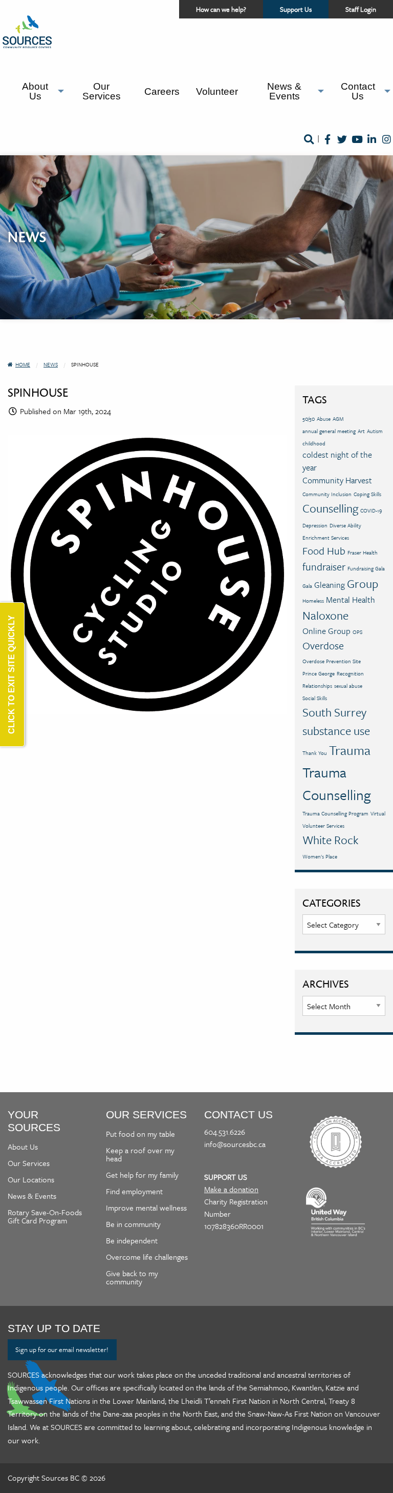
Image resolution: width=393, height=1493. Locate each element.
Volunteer (217, 91)
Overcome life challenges (147, 1256)
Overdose (323, 645)
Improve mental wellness (146, 1207)
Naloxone (325, 615)
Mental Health (350, 600)
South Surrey (334, 712)
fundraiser (323, 566)
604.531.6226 (224, 1131)
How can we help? (221, 9)
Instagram (386, 146)
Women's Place (319, 856)
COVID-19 (371, 510)
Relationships (317, 686)
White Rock (330, 839)
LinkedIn (371, 146)
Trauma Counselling (336, 783)
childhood (313, 443)
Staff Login (360, 9)
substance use (336, 730)
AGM (338, 419)
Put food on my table (140, 1133)
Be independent (132, 1240)
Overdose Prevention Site (331, 661)
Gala (307, 586)
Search (308, 146)
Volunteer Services (323, 826)
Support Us (304, 11)
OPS (357, 632)
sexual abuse (348, 686)
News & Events (284, 91)
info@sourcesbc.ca (235, 1144)
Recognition (350, 673)
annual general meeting (329, 431)
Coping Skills (367, 494)
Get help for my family (142, 1174)
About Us (35, 91)
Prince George (318, 673)
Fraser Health (362, 552)
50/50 (308, 419)
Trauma (349, 750)
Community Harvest (337, 480)
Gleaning (329, 585)
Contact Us (358, 91)
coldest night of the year (337, 461)
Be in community (133, 1224)
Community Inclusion (327, 494)
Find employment (134, 1191)
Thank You (314, 753)
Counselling (330, 508)
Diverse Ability (345, 525)
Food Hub (323, 550)
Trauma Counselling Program (335, 813)
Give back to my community (132, 1277)
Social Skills (314, 698)
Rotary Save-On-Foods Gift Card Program (45, 1216)
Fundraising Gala (366, 568)
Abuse (324, 419)
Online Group (326, 631)
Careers (162, 91)
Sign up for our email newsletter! (61, 1349)
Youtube (357, 146)
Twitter (342, 146)
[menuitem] (37, 91)
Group (362, 583)
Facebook (327, 146)
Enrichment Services (325, 538)
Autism (375, 431)
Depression (315, 525)
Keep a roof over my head (140, 1154)
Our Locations (31, 1179)
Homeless (313, 601)
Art (361, 431)
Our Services (101, 91)
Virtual (377, 813)
